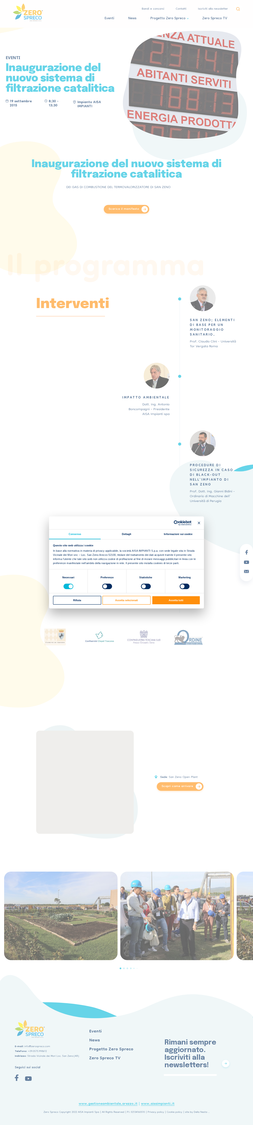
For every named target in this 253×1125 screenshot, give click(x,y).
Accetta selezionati (126, 600)
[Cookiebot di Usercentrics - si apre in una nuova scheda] (176, 522)
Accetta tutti (176, 600)
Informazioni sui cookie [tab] (178, 534)
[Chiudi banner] (199, 523)
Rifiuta (77, 600)
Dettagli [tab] (126, 534)
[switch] (107, 586)
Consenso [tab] (75, 534)
